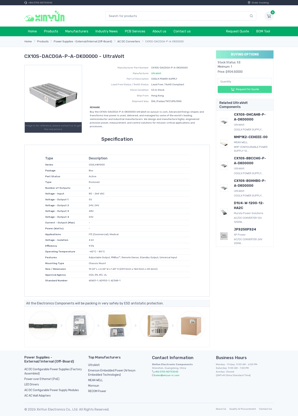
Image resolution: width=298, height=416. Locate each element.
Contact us (182, 31)
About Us (221, 408)
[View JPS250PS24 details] (224, 236)
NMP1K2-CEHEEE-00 (251, 137)
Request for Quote (247, 89)
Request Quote (237, 31)
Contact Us (265, 408)
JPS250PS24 (245, 229)
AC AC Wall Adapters (37, 395)
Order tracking (260, 2)
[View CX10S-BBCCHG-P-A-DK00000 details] (224, 165)
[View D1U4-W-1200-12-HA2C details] (224, 212)
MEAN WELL (95, 380)
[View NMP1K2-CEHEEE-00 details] (224, 144)
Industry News (106, 31)
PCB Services (135, 31)
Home (32, 31)
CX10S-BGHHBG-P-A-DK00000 (250, 183)
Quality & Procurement (242, 408)
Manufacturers (76, 31)
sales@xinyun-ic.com (166, 375)
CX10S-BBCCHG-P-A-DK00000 (250, 160)
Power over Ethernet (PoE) (41, 379)
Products (51, 31)
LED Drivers (31, 384)
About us (159, 31)
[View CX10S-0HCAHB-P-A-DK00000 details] (224, 122)
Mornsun (93, 385)
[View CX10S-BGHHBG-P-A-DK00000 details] (224, 188)
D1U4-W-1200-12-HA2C (249, 205)
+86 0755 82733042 (40, 2)
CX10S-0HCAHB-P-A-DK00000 (250, 117)
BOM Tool (263, 31)
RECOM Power (97, 391)
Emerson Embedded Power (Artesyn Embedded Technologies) (111, 373)
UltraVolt (156, 73)
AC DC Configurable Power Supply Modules (51, 390)
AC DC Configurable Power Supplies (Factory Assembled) (53, 371)
